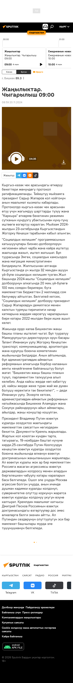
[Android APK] (13, 647)
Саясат (27, 575)
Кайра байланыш (12, 636)
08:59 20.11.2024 (12, 102)
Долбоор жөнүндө (13, 607)
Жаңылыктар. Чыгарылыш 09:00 (20, 57)
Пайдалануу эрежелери (40, 607)
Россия (53, 575)
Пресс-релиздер (32, 612)
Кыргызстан (10, 575)
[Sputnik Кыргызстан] (11, 28)
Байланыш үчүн (11, 612)
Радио (39, 575)
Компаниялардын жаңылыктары (21, 617)
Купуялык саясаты (13, 622)
